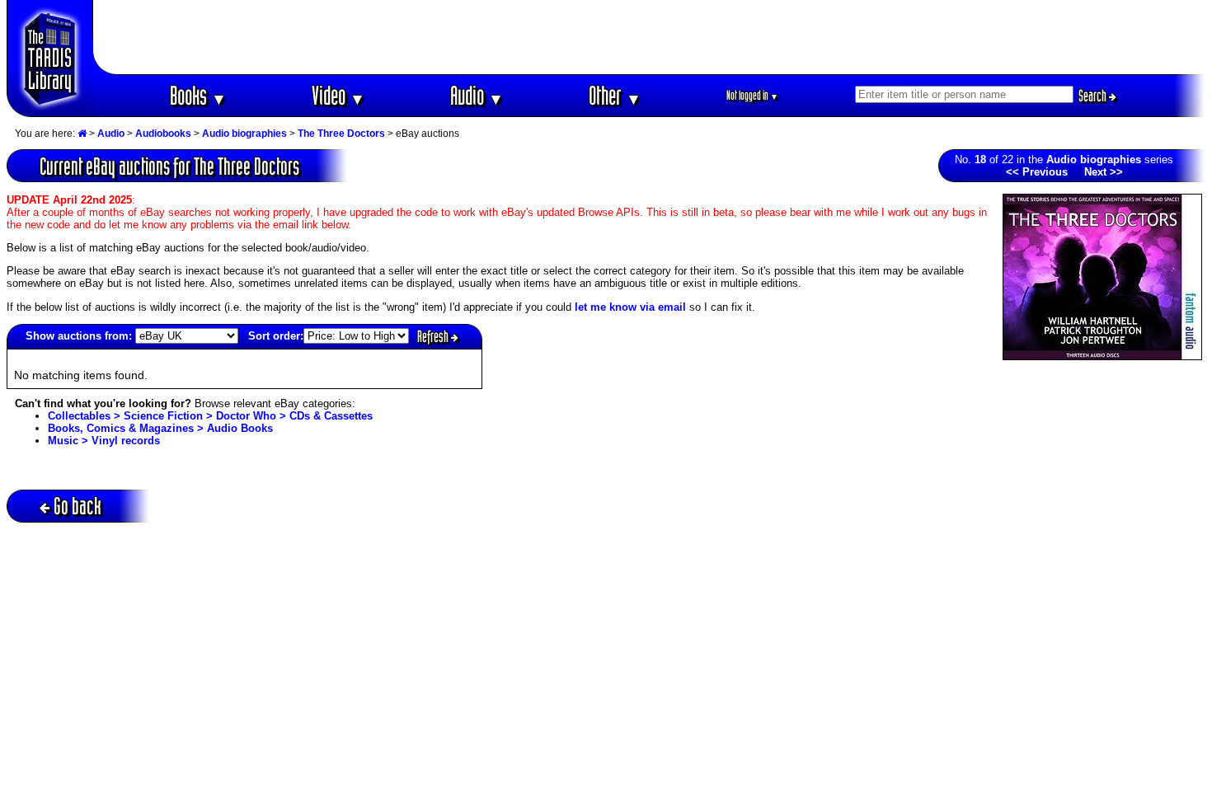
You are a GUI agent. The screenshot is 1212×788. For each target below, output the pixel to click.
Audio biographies (244, 133)
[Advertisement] (650, 37)
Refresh (434, 336)
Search (1093, 96)
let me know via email (630, 307)
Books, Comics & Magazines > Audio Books (160, 428)
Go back (77, 505)
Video (338, 95)
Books (198, 95)
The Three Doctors (341, 133)
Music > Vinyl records (104, 440)
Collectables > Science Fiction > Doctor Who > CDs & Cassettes (210, 416)
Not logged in (752, 95)
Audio (477, 95)
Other (615, 95)
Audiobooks (163, 133)
